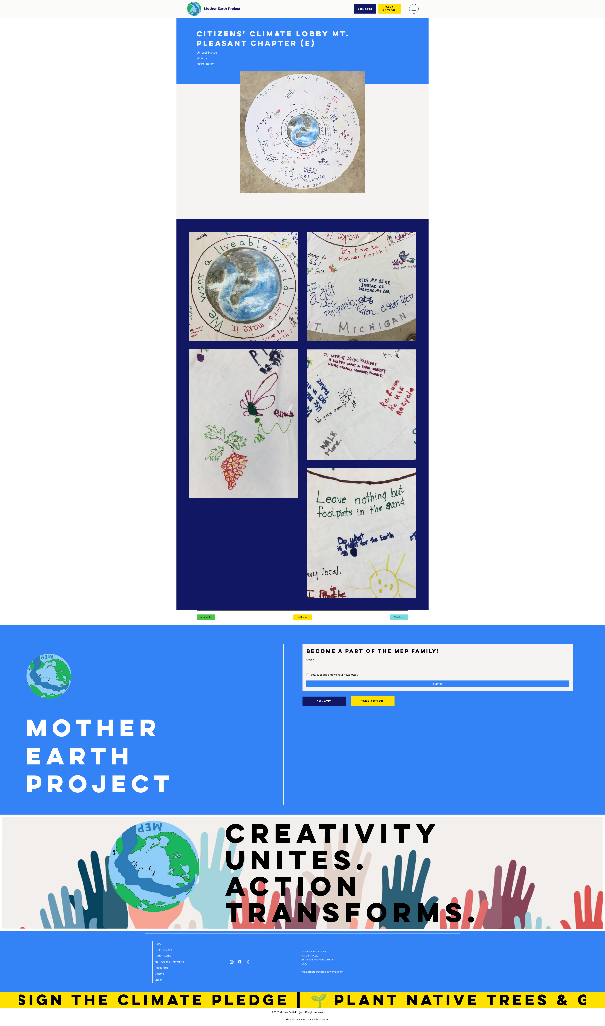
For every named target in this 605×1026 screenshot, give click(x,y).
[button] (302, 617)
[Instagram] (231, 962)
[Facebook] (239, 962)
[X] (247, 962)
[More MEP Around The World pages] (189, 962)
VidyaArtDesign (319, 1019)
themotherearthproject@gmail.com (322, 971)
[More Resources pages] (189, 968)
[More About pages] (189, 944)
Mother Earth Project (222, 8)
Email (310, 659)
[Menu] (414, 9)
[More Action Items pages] (189, 956)
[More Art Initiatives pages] (189, 950)
